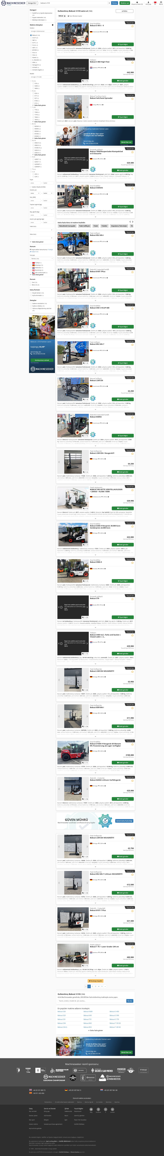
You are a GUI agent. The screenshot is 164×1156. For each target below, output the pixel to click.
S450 (37, 86)
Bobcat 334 (62, 1023)
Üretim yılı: (33, 190)
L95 (37, 174)
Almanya (39, 265)
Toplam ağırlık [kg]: (36, 204)
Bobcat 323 (62, 1015)
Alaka (125, 11)
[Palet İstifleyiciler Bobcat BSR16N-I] (73, 716)
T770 (37, 115)
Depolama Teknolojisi (119, 226)
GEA (34, 47)
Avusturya (39, 270)
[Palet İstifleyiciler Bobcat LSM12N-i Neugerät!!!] (73, 462)
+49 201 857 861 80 (110, 1090)
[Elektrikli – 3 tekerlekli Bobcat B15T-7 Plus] (73, 919)
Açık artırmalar (38, 295)
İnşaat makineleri (39, 17)
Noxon (35, 57)
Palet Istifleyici (84, 226)
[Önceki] (59, 34)
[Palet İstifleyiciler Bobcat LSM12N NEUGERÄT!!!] (73, 680)
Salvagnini (36, 65)
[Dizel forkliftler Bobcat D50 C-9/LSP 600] (73, 316)
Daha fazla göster (96, 1030)
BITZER (35, 50)
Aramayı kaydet (96, 981)
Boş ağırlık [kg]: (35, 212)
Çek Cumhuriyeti (41, 272)
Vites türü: (33, 234)
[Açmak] (95, 54)
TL (34, 169)
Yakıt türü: (33, 226)
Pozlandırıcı (48, 1102)
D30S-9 (38, 153)
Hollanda (39, 268)
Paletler (104, 226)
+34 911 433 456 (38, 1093)
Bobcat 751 (88, 1019)
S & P (35, 38)
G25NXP (38, 164)
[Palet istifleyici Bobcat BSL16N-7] (73, 353)
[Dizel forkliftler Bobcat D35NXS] (73, 196)
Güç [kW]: (33, 197)
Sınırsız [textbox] (35, 258)
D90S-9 (38, 145)
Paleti (96, 226)
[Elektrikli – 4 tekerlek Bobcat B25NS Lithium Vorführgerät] (73, 789)
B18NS (38, 136)
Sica (34, 52)
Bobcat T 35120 (115, 1023)
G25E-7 (38, 162)
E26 (37, 93)
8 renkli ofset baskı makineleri (64, 1102)
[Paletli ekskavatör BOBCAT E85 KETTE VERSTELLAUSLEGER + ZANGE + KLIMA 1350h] (73, 498)
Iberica (79, 1102)
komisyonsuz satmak (42, 360)
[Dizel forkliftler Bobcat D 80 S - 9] (73, 34)
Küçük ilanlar (38, 293)
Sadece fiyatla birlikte (39, 187)
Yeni (34, 282)
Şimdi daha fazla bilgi (124, 821)
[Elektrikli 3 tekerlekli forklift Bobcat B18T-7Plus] (73, 280)
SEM (34, 62)
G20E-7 (38, 159)
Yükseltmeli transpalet (67, 226)
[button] (161, 3)
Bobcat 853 (88, 1027)
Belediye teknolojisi (39, 20)
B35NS (38, 131)
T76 (37, 110)
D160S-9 (38, 148)
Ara (115, 3)
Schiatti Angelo (38, 70)
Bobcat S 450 (114, 1011)
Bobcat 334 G (62, 1027)
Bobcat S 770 (114, 1019)
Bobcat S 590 (114, 1015)
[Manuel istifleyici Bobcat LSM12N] (73, 389)
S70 (37, 83)
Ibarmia (117, 1102)
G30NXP (38, 167)
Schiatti (35, 67)
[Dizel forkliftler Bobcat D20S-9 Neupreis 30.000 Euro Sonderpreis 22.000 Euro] (73, 534)
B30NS (38, 129)
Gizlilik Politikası (64, 1152)
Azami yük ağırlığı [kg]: (37, 219)
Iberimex (108, 1102)
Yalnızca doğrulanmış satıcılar (41, 309)
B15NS (38, 134)
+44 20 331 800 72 (39, 1090)
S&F (34, 40)
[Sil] (109, 3)
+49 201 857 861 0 (74, 1090)
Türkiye (38, 263)
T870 (37, 120)
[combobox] (42, 258)
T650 (37, 117)
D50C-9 (38, 143)
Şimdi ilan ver (126, 142)
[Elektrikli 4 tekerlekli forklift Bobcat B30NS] (73, 425)
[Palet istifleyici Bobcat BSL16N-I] (73, 244)
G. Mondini (36, 60)
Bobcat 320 (62, 1011)
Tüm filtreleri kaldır (75, 16)
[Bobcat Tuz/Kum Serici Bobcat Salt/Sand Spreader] (73, 107)
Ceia (34, 55)
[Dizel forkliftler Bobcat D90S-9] (73, 571)
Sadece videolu (38, 306)
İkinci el (35, 285)
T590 (37, 112)
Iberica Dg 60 (89, 1102)
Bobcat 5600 (88, 1011)
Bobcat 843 (88, 1023)
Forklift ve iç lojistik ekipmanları (42, 14)
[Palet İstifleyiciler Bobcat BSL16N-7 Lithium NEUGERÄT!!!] (73, 883)
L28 (37, 176)
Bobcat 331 (62, 1019)
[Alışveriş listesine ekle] (132, 26)
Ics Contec (99, 1102)
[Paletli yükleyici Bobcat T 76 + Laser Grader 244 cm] (73, 955)
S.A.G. (35, 45)
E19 (37, 103)
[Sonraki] (87, 34)
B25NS (38, 126)
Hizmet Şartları (75, 1152)
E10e (37, 101)
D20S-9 (38, 150)
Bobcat (36, 35)
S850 (37, 88)
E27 (37, 98)
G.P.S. (35, 43)
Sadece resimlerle (39, 303)
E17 (37, 96)
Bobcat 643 (88, 1015)
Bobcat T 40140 (115, 1027)
